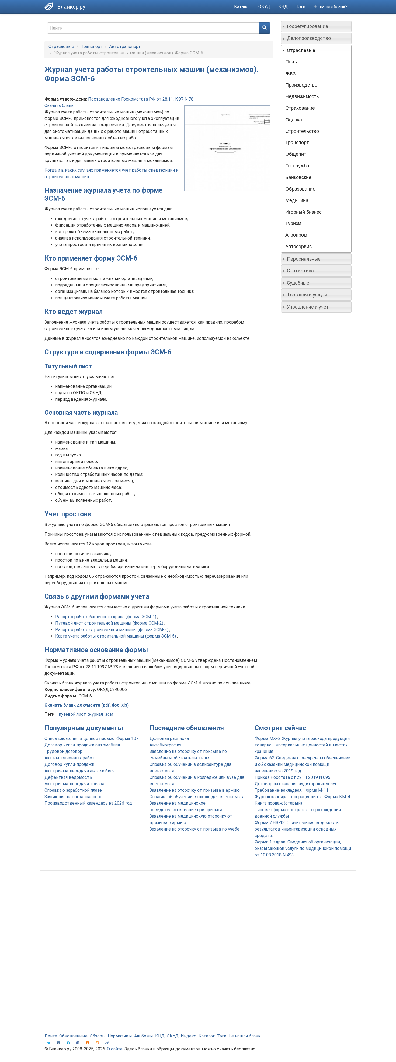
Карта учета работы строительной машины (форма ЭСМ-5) (116, 636)
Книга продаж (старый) (278, 803)
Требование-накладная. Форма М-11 (291, 790)
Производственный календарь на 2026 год (88, 803)
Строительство (302, 131)
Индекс (188, 1036)
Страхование (300, 108)
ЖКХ (290, 73)
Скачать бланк (59, 105)
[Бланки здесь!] (50, 6)
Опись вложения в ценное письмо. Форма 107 (91, 738)
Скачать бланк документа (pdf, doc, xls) (86, 705)
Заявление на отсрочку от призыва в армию (195, 790)
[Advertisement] (198, 918)
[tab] (316, 26)
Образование (300, 189)
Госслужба (297, 165)
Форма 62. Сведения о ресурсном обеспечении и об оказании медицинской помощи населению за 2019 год (302, 764)
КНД (283, 6)
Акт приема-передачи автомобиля (79, 770)
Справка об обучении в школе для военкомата (197, 796)
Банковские (298, 177)
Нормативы (120, 1036)
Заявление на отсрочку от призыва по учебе (194, 829)
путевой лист (72, 714)
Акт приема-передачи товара (74, 783)
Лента (50, 1036)
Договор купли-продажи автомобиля (82, 745)
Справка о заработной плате (73, 790)
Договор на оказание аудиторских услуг (296, 783)
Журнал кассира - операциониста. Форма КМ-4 (302, 796)
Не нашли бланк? (330, 6)
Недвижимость (302, 96)
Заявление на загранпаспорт (73, 796)
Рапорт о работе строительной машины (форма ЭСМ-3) (112, 629)
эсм (109, 714)
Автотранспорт (125, 46)
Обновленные (73, 1036)
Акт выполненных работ (69, 757)
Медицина (296, 200)
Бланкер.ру (71, 7)
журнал (95, 714)
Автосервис (298, 246)
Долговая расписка (169, 738)
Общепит (295, 154)
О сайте (115, 1048)
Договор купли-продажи (69, 764)
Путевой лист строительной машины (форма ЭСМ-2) (109, 623)
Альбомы (143, 1036)
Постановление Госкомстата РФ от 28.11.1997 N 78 (140, 99)
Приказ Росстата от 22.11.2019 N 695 (292, 777)
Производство (301, 85)
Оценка (293, 119)
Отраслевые (61, 46)
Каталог (242, 6)
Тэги (300, 6)
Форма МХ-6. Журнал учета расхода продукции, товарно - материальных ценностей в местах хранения (302, 745)
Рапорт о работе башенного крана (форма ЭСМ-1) (106, 616)
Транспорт (91, 46)
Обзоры (98, 1036)
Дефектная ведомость (68, 777)
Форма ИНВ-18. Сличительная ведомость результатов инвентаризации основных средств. (297, 829)
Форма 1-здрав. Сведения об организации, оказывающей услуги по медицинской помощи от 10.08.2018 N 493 (303, 848)
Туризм (293, 223)
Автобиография (165, 745)
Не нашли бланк (244, 1036)
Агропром (296, 235)
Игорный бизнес (303, 212)
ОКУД (264, 6)
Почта (292, 61)
